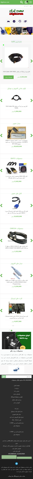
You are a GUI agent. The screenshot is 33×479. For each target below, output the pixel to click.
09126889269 (12, 454)
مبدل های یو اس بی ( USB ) (17, 423)
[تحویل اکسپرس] (8, 21)
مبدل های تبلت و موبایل (16, 411)
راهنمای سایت (16, 394)
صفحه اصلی (17, 385)
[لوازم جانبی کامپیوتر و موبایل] (27, 31)
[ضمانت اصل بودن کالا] (14, 21)
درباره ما (17, 388)
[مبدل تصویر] (5, 31)
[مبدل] (16, 31)
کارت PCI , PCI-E (16, 420)
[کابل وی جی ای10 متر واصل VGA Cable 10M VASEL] (16, 58)
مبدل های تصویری (16, 414)
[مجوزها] (16, 370)
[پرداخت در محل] (25, 21)
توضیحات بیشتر (8, 77)
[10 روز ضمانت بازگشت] (19, 21)
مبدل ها (17, 408)
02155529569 (21, 454)
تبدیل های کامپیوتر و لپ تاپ (16, 417)
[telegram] (16, 463)
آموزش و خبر (17, 403)
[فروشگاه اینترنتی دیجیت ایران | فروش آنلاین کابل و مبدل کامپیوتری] (16, 12)
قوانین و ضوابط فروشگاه (16, 397)
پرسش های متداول (16, 400)
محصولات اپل (16, 426)
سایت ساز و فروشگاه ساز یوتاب (16, 476)
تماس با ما (16, 391)
